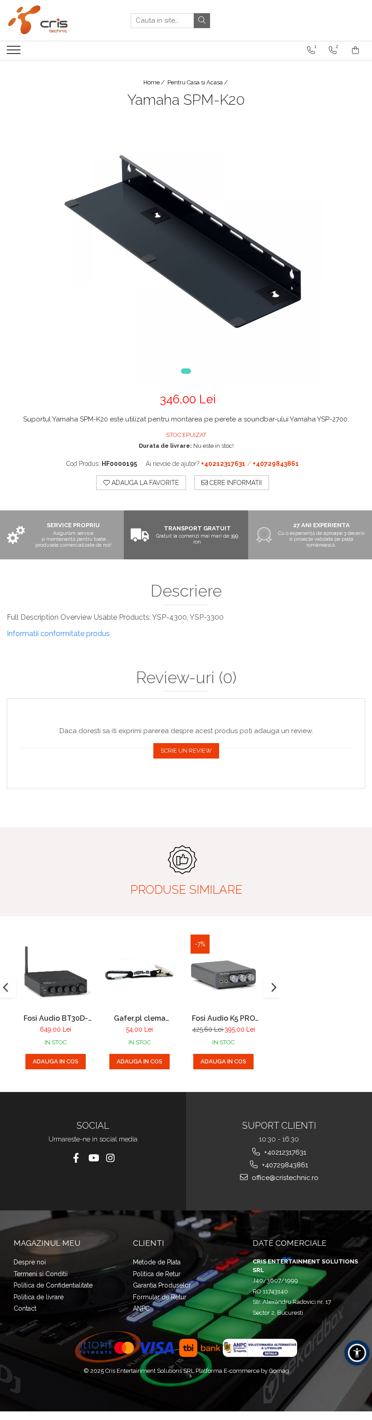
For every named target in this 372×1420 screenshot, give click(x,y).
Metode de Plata (157, 1262)
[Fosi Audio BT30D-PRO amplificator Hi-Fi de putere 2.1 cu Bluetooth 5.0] (55, 972)
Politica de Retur (157, 1274)
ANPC (141, 1308)
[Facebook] (76, 1158)
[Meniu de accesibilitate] (357, 1353)
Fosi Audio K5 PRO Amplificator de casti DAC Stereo (223, 1018)
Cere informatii (235, 482)
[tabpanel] (186, 248)
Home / (154, 82)
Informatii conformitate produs (58, 633)
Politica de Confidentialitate (53, 1285)
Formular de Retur (159, 1297)
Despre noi (30, 1262)
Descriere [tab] (186, 591)
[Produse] (15, 52)
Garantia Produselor (162, 1285)
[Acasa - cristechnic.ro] (52, 20)
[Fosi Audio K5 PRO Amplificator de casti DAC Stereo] (223, 972)
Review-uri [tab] (186, 678)
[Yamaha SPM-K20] (186, 248)
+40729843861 (284, 1165)
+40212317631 (284, 1152)
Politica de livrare (39, 1297)
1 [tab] (186, 371)
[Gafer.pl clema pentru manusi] (139, 972)
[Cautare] (202, 20)
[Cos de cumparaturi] (355, 50)
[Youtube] (93, 1158)
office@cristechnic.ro (284, 1178)
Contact (25, 1308)
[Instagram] (110, 1158)
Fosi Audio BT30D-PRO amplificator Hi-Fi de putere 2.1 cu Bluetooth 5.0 (55, 1018)
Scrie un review (186, 750)
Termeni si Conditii (41, 1274)
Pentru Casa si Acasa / (198, 82)
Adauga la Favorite (144, 482)
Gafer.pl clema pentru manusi (140, 1018)
